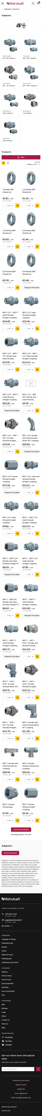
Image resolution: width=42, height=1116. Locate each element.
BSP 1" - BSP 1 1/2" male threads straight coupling (30, 520)
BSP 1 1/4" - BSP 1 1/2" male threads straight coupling (29, 356)
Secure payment (7, 983)
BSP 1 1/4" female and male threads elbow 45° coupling (30, 438)
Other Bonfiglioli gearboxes (21, 1098)
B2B (3, 1004)
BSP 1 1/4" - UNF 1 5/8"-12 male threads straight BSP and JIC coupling (10, 440)
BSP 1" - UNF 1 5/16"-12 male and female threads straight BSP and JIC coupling (30, 645)
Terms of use (6, 980)
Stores (4, 1016)
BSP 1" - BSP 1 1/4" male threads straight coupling (30, 561)
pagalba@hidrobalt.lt (13, 920)
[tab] (11, 854)
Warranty (5, 987)
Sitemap (5, 1008)
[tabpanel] (21, 873)
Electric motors (21, 1085)
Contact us (5, 1020)
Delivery (4, 972)
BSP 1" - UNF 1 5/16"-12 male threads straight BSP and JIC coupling (29, 686)
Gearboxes (21, 1089)
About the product (10, 853)
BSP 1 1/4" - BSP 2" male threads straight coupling (10, 397)
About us (5, 1024)
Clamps (4, 947)
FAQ (3, 995)
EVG (9, 1110)
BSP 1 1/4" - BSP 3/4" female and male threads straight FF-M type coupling (30, 399)
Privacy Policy (7, 976)
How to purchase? (8, 991)
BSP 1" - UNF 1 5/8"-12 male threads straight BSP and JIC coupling (9, 727)
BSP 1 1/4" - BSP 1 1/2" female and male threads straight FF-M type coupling (10, 358)
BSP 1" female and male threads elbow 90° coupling (30, 725)
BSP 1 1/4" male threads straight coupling (9, 520)
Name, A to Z (32, 164)
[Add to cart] (17, 205)
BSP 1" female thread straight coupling (28, 807)
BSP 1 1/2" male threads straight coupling (29, 315)
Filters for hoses (7, 955)
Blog (3, 1028)
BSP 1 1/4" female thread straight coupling (10, 479)
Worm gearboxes (21, 1093)
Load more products (21, 830)
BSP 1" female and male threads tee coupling (10, 766)
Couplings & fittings (9, 939)
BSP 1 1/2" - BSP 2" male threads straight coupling (10, 315)
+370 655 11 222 (11, 914)
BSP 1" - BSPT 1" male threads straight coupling (29, 602)
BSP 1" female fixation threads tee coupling (30, 766)
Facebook (9, 1037)
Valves (4, 951)
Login (4, 1012)
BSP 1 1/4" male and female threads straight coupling (30, 479)
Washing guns (7, 959)
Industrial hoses (7, 943)
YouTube (8, 1041)
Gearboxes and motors (10, 962)
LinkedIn (8, 1045)
